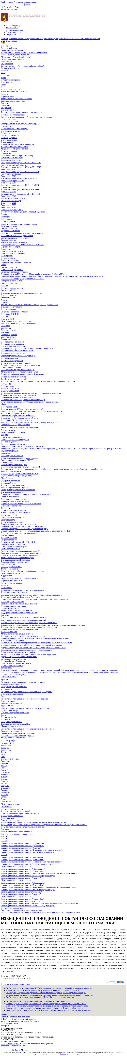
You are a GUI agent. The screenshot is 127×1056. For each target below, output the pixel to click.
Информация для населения (13, 353)
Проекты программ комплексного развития (19, 555)
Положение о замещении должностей (17, 236)
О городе (5, 75)
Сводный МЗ (6, 807)
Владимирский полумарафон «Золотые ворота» (21, 189)
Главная (4, 39)
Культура (5, 679)
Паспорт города (7, 462)
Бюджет (4, 435)
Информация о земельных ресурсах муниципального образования (29, 627)
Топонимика (6, 668)
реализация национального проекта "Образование (22, 843)
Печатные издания (9, 151)
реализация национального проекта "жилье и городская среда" (27, 864)
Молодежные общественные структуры (18, 733)
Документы (11, 34)
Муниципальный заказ (10, 804)
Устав (3, 78)
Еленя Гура (5, 770)
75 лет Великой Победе (11, 201)
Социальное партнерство (11, 506)
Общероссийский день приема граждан (17, 370)
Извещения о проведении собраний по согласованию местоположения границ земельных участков (43, 625)
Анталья (4, 795)
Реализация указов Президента (14, 465)
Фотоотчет (5, 105)
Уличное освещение (9, 569)
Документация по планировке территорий (19, 657)
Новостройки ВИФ (9, 407)
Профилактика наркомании (12, 342)
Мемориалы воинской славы (13, 59)
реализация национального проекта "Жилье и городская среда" (28, 852)
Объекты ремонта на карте (12, 522)
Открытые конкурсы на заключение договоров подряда (24, 529)
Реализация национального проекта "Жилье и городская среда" (28, 876)
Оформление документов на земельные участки (21, 629)
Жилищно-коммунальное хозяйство (16, 512)
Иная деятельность (9, 309)
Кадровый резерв (8, 240)
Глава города (6, 214)
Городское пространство (11, 722)
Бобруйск (5, 786)
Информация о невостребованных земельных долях (23, 636)
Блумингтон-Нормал (10, 759)
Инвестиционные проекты (12, 602)
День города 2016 (8, 176)
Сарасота (5, 761)
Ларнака (4, 790)
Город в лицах (7, 87)
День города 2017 (8, 183)
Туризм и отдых (8, 705)
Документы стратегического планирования (19, 427)
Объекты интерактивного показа (15, 713)
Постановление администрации (14, 129)
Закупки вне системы (10, 820)
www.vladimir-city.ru (9, 1023)
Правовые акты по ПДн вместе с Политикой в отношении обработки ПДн (32, 274)
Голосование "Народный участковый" (17, 420)
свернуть (5, 1014)
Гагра (3, 797)
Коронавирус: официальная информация (18, 356)
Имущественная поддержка (12, 492)
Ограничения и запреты (11, 247)
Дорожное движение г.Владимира (15, 560)
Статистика (25, 1017)
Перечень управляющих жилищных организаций (22, 526)
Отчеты (4, 302)
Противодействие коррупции (13, 346)
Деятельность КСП (9, 297)
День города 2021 (8, 203)
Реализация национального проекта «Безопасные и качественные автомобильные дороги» (39, 903)
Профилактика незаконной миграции (17, 351)
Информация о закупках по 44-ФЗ (15, 811)
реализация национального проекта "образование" (22, 857)
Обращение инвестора (10, 608)
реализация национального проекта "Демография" (22, 846)
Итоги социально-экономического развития (19, 458)
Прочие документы (9, 295)
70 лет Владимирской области (13, 165)
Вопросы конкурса (9, 140)
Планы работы (7, 256)
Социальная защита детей (12, 694)
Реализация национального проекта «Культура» (21, 901)
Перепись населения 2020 (12, 580)
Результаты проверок (10, 260)
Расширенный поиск (10, 9)
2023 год (4, 841)
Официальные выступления (13, 253)
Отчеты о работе (8, 258)
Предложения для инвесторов (13, 606)
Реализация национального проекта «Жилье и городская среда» (28, 906)
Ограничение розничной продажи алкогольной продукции (26, 494)
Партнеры (5, 829)
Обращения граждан (14, 30)
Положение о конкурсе (10, 131)
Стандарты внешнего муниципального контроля (21, 293)
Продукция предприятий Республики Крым (19, 473)
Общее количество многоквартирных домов (19, 533)
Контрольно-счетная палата (12, 281)
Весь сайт (8, 7)
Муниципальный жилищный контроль (17, 558)
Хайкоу (4, 777)
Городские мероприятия (11, 160)
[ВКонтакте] (118, 982)
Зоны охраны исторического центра (16, 663)
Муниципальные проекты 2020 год (16, 880)
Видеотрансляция (8, 337)
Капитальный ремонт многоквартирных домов (21, 553)
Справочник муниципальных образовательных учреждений (26, 692)
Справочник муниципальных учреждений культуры (23, 682)
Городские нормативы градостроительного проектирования (26, 650)
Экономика (6, 453)
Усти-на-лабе (6, 772)
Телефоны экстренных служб (13, 379)
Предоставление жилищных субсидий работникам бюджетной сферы (30, 402)
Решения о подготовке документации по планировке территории (28, 654)
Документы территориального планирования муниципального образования (33, 648)
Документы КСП (8, 290)
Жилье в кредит (7, 404)
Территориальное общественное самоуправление (22, 112)
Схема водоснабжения (10, 549)
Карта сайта (15, 1017)
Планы (4, 300)
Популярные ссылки (10, 984)
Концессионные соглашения (13, 544)
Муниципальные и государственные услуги (19, 372)
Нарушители (6, 575)
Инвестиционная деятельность (14, 592)
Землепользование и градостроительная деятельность (31, 39)
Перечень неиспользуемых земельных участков (21, 504)
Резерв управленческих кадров (14, 242)
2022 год (4, 855)
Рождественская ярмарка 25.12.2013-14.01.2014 (21, 163)
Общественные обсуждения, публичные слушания (22, 278)
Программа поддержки (10, 481)
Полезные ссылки (8, 110)
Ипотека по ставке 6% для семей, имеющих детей (22, 409)
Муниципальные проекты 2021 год (16, 866)
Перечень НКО (7, 96)
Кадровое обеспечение (10, 231)
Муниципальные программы (13, 432)
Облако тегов (24, 984)
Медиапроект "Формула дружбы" (15, 149)
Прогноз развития (8, 430)
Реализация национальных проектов (16, 831)
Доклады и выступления (11, 307)
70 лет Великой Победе (11, 89)
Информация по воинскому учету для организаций (22, 590)
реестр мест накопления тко (12, 517)
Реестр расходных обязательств (14, 444)
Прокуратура (6, 383)
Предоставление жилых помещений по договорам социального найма (31, 393)
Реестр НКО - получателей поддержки (17, 735)
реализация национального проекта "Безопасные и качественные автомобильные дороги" (39, 887)
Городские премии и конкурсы (14, 687)
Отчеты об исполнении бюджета (15, 440)
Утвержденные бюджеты (11, 437)
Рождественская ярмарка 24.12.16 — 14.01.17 (20, 178)
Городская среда (8, 520)
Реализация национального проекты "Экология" (21, 892)
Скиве (3, 768)
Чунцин (4, 781)
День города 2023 (8, 207)
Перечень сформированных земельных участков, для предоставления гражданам (35, 638)
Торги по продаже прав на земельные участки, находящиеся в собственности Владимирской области (44, 825)
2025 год (4, 836)
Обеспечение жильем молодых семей (17, 397)
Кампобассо (6, 750)
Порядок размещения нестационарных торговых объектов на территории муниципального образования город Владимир (52, 469)
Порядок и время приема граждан (15, 363)
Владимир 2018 (7, 187)
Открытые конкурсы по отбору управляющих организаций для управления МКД (35, 531)
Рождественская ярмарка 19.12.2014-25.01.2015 (21, 167)
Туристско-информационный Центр (16, 724)
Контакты (5, 103)
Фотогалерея (6, 61)
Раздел (17, 7)
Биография (5, 217)
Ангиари (5, 748)
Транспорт (5, 508)
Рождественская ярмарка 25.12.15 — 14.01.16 (20, 172)
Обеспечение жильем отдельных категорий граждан (23, 400)
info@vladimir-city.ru (9, 1043)
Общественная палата (10, 121)
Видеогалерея (7, 64)
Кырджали (5, 774)
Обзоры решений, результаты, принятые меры (20, 365)
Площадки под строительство (13, 499)
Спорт (3, 696)
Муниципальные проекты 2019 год (16, 896)
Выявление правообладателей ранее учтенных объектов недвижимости (31, 411)
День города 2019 (8, 196)
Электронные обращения (11, 367)
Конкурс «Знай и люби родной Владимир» (19, 124)
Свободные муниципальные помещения (18, 490)
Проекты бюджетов (9, 442)
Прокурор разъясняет (10, 391)
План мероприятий (9, 138)
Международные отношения (13, 738)
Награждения (6, 249)
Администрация (8, 221)
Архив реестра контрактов (12, 816)
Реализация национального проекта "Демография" (22, 871)
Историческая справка (10, 80)
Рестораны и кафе (8, 717)
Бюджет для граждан (9, 451)
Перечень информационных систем (16, 262)
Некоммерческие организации (14, 91)
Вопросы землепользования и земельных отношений (77, 39)
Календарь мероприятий (11, 684)
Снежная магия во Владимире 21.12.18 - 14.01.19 (22, 194)
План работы (6, 588)
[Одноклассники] (120, 982)
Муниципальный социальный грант (16, 99)
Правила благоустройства (12, 666)
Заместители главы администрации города (19, 224)
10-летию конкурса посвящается (14, 147)
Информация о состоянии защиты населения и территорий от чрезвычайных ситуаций (38, 381)
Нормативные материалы (12, 583)
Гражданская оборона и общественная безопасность (23, 374)
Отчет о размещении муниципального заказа (20, 813)
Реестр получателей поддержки (14, 487)
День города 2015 (8, 169)
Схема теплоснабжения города (14, 546)
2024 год (4, 838)
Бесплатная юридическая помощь (15, 413)
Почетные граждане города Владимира (17, 155)
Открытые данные (9, 335)
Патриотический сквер (10, 68)
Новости (4, 46)
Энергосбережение (9, 540)
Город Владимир (13, 25)
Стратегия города (13, 32)
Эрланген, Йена (8, 743)
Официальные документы (12, 251)
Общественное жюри (10, 135)
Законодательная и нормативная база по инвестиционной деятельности (31, 595)
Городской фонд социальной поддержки (18, 416)
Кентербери (6, 745)
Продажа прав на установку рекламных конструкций (23, 827)
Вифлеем (5, 792)
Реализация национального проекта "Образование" (23, 869)
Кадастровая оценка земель (12, 640)
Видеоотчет (6, 108)
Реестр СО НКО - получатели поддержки (18, 323)
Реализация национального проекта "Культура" (21, 878)
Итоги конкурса (8, 142)
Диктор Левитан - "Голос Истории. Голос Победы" (22, 66)
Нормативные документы (12, 288)
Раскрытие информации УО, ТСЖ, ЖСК (18, 542)
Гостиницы (6, 719)
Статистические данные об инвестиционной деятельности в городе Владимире (34, 599)
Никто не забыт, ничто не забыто (15, 55)
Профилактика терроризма (12, 344)
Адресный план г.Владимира (13, 661)
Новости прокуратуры (10, 388)
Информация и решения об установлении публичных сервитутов (29, 623)
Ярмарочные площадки (11, 471)
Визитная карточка (9, 226)
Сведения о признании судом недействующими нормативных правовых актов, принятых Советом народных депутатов (52, 276)
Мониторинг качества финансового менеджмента (22, 446)
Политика (63, 1054)
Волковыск (5, 788)
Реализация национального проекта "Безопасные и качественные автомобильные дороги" (39, 873)
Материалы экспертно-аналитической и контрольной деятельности (29, 305)
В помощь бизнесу (9, 483)
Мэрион (4, 763)
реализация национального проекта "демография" (22, 860)
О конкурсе (6, 126)
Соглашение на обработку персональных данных (22, 910)
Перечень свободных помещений (15, 501)
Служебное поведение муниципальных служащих (22, 245)
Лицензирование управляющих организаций (20, 551)
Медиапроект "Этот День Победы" (16, 57)
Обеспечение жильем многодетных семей (18, 395)
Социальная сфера (8, 677)
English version (7, 2)
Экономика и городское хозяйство (15, 425)
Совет (3, 265)
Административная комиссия (13, 510)
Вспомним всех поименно (12, 50)
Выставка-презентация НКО (13, 101)
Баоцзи (4, 783)
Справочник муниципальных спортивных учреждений (24, 699)
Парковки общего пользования (14, 562)
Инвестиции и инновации (12, 456)
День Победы (11, 41)
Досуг (3, 715)
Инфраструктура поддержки (13, 485)
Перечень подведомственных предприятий (19, 524)
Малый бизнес (12, 28)
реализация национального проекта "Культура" (21, 848)
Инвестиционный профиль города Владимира (20, 597)
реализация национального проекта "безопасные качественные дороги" (31, 862)
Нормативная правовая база (13, 115)
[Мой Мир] (123, 982)
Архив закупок (7, 818)
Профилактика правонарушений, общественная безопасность (27, 348)
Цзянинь (4, 779)
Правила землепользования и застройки (18, 652)
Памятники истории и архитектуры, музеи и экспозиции (25, 708)
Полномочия (6, 219)
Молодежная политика (10, 726)
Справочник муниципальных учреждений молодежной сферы (27, 729)
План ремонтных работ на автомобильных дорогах (22, 571)
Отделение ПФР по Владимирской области (19, 418)
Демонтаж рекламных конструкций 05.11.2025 (20, 578)
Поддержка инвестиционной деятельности (19, 613)
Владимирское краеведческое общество (17, 144)
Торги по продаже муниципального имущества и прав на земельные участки (33, 822)
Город (3, 73)
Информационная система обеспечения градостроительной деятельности (32, 645)
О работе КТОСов (8, 119)
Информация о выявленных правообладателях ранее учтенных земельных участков (36, 643)
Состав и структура (9, 228)
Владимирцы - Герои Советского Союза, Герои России (24, 52)
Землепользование (9, 632)
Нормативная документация (13, 908)
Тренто (4, 752)
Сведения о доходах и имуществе (15, 272)
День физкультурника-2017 (12, 180)
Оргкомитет (6, 133)
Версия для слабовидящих (25, 2)
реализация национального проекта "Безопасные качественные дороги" (31, 850)
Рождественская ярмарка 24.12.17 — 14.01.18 (20, 185)
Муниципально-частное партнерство (16, 610)
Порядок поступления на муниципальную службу (22, 233)
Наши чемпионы (8, 701)
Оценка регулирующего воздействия (16, 476)
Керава (4, 765)
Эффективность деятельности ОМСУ (17, 460)
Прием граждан (7, 386)
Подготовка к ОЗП (9, 515)
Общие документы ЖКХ (11, 567)
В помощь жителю (9, 537)
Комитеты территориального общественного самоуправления (27, 117)
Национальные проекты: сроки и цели (17, 834)
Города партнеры (8, 740)
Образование (6, 689)
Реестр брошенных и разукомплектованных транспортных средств (29, 422)
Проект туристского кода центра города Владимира (23, 212)
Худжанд (5, 799)
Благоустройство (8, 564)
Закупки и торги (8, 801)
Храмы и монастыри (9, 710)
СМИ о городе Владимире (12, 210)
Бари (3, 754)
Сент (3, 757)
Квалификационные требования (14, 238)
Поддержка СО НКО (10, 314)
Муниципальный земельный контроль (17, 634)
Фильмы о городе (8, 153)
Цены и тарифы (7, 535)
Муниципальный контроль (12, 573)
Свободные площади (10, 496)
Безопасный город (8, 339)
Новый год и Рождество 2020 (13, 198)
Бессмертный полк (9, 48)
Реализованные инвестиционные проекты (19, 604)
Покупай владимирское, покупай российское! (20, 467)
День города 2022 (8, 205)
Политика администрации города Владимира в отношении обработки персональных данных (40, 912)
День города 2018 (8, 192)
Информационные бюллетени (13, 377)
